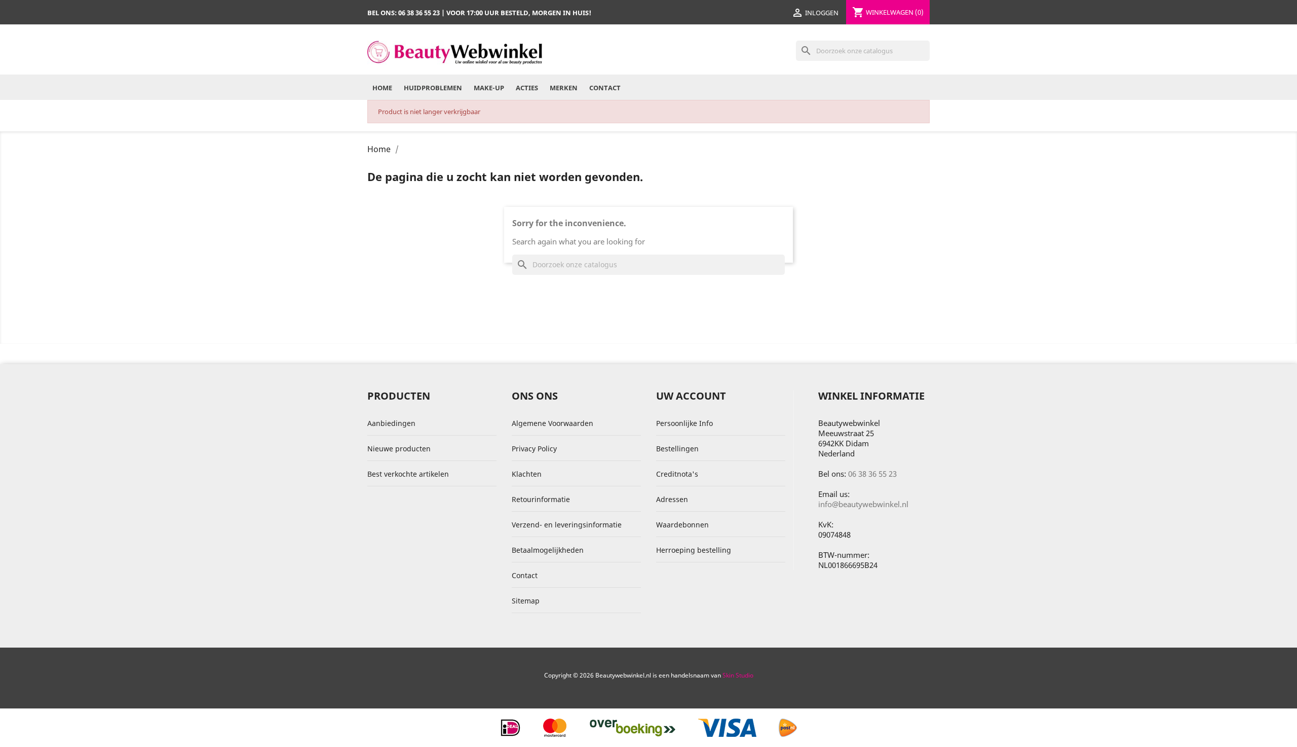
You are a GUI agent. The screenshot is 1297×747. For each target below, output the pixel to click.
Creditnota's (677, 474)
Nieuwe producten (399, 448)
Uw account (691, 396)
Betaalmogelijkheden (548, 550)
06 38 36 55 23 (872, 474)
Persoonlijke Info (684, 423)
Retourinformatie (541, 499)
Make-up (489, 87)
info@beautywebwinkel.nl (863, 504)
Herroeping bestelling (693, 550)
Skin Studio (737, 675)
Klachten (527, 474)
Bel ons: (403, 12)
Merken (564, 87)
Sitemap (526, 601)
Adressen (672, 499)
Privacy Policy (534, 448)
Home (382, 87)
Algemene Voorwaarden (552, 423)
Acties (527, 87)
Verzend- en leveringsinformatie (567, 524)
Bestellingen (677, 448)
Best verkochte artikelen (408, 474)
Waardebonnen (682, 524)
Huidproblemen (433, 87)
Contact (605, 87)
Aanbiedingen (391, 423)
